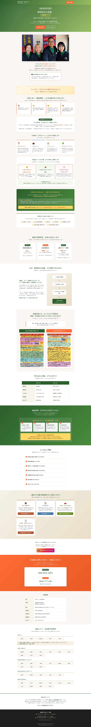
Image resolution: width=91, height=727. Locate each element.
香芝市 (41, 655)
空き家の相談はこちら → (45, 513)
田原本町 (59, 663)
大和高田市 (22, 651)
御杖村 (50, 686)
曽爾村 (41, 686)
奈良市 (31, 638)
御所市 (60, 651)
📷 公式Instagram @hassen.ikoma (45, 719)
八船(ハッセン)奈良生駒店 (54, 699)
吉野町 (41, 674)
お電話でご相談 (40, 27)
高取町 (22, 674)
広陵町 (69, 663)
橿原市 (31, 651)
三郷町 (60, 638)
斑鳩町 (22, 663)
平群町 (50, 638)
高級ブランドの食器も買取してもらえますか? (36, 466)
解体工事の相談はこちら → (25, 513)
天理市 (69, 651)
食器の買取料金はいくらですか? (34, 461)
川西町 (41, 663)
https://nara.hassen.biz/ (39, 620)
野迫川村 (40, 683)
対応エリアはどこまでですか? (33, 484)
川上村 (22, 686)
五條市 (50, 651)
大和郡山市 (41, 638)
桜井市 (41, 651)
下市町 (60, 674)
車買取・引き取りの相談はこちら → (65, 513)
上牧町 (31, 666)
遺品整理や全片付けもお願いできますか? (35, 475)
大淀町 (50, 674)
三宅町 (50, 663)
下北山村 (59, 683)
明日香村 (31, 674)
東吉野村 (31, 686)
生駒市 (22, 638)
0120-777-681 (45, 581)
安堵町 (31, 663)
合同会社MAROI (45, 705)
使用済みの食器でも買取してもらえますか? (36, 456)
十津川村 (50, 683)
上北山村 (69, 683)
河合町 (22, 666)
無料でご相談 (70, 2)
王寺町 (41, 666)
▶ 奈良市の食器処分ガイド (23, 643)
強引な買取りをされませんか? (33, 479)
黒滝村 (22, 683)
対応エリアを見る (50, 27)
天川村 (31, 683)
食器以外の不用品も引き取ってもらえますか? (36, 470)
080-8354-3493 (45, 572)
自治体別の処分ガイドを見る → (26, 532)
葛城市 (22, 655)
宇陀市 (31, 655)
